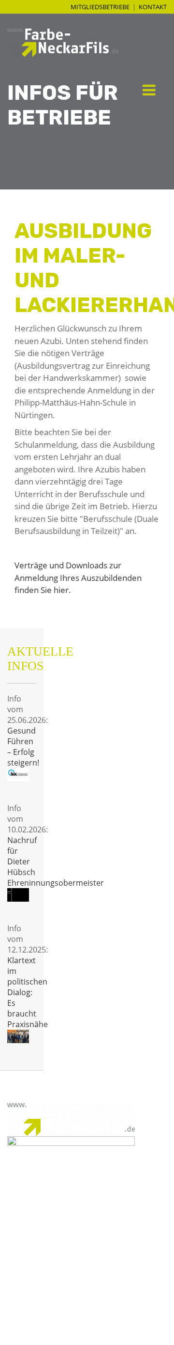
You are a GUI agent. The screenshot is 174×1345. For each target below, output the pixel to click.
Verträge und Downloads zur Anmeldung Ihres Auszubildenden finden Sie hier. (78, 577)
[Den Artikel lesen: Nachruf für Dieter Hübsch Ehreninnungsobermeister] (18, 895)
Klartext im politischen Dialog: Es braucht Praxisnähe (27, 992)
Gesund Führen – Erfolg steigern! (23, 746)
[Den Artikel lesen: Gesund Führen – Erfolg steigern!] (18, 775)
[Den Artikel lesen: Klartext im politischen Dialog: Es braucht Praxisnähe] (18, 1036)
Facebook (149, 1226)
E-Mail (156, 1216)
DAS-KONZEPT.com (94, 1334)
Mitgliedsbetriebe (100, 6)
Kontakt (153, 6)
